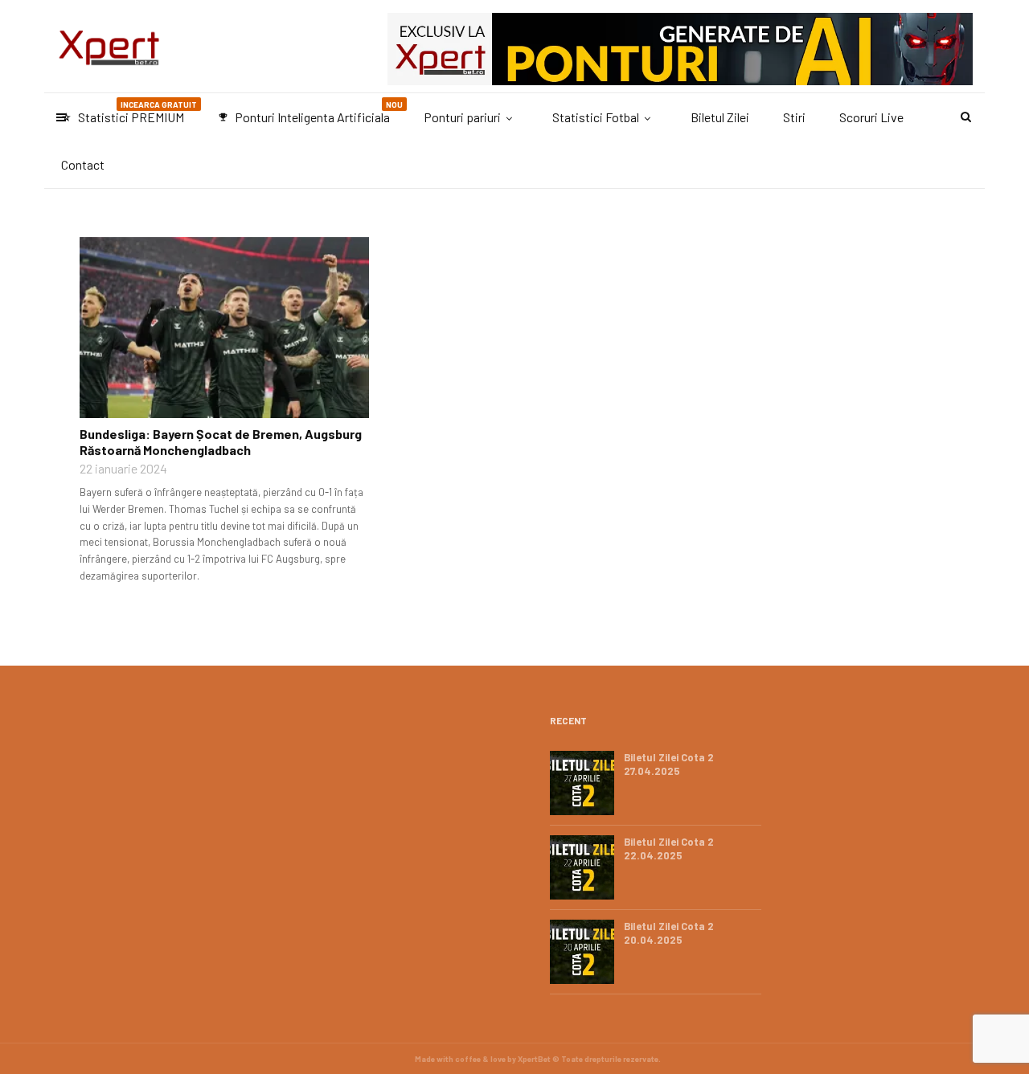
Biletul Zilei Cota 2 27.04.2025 (669, 764)
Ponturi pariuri (462, 117)
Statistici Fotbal (595, 117)
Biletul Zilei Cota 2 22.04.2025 (669, 848)
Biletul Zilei (720, 117)
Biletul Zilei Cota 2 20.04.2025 (669, 933)
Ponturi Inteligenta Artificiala (310, 112)
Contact (83, 164)
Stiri (794, 117)
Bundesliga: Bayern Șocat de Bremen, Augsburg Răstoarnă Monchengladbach (221, 441)
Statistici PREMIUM (129, 112)
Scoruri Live (871, 117)
